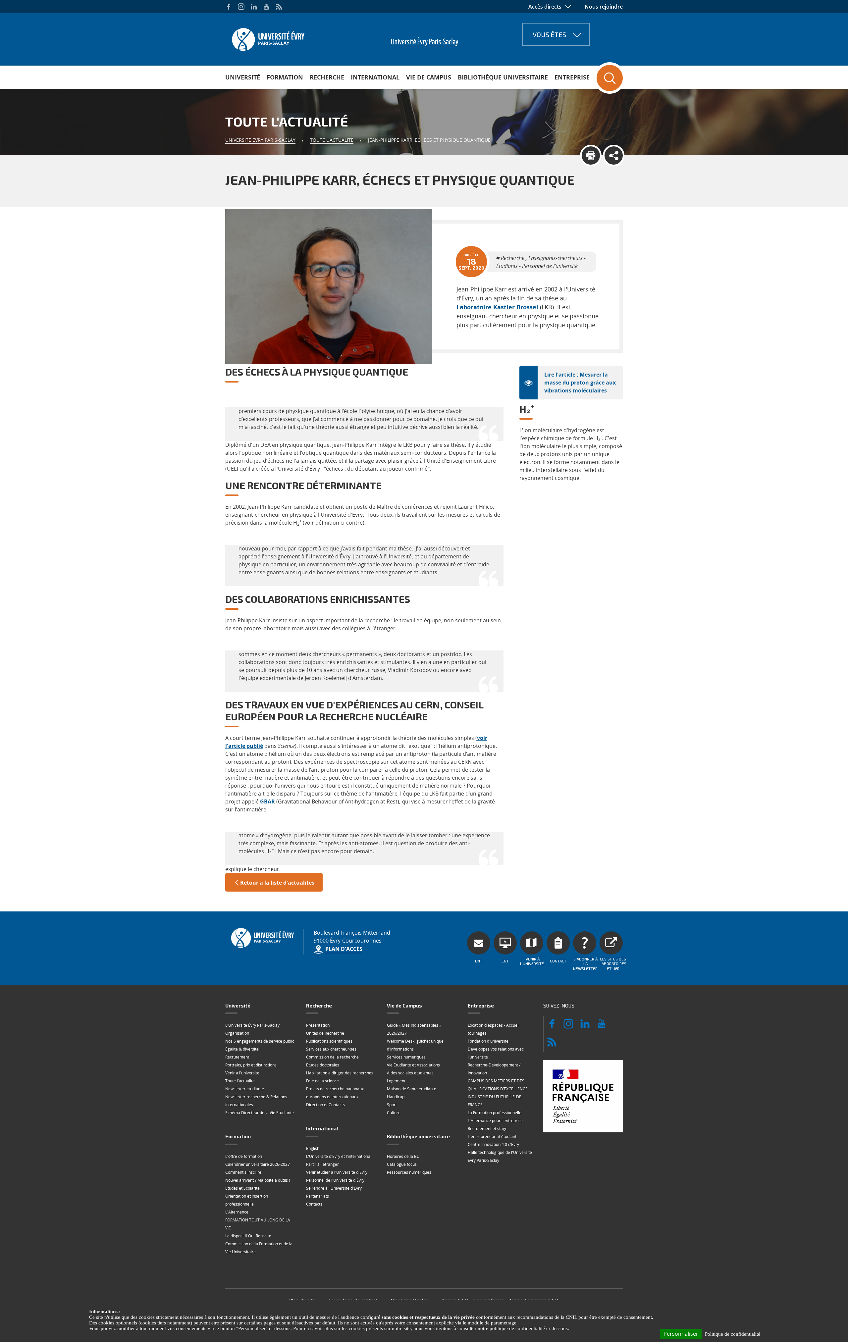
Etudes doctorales (322, 1065)
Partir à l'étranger (322, 1164)
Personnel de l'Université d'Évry (335, 1180)
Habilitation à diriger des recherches (339, 1073)
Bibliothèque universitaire (503, 77)
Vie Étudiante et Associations (413, 1065)
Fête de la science (322, 1081)
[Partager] (613, 155)
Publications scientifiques (329, 1041)
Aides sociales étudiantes (410, 1073)
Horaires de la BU (403, 1156)
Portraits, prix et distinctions (251, 1065)
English (312, 1148)
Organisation (237, 1033)
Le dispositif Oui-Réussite (248, 1236)
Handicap (395, 1097)
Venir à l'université (242, 1073)
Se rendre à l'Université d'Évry (334, 1188)
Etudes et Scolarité (242, 1188)
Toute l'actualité (331, 140)
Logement (396, 1081)
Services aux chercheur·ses (331, 1049)
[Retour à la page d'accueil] (267, 37)
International (375, 77)
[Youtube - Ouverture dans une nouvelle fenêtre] (266, 6)
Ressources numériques (409, 1172)
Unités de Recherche (325, 1033)
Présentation (318, 1025)
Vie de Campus (428, 77)
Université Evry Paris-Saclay (260, 140)
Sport (392, 1105)
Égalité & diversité (242, 1049)
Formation (285, 77)
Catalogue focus (402, 1164)
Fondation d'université (488, 1041)
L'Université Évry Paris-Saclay (252, 1025)
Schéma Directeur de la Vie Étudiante (259, 1112)
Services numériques (406, 1057)
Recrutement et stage (487, 1128)
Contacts (314, 1204)
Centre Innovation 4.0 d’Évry (493, 1144)
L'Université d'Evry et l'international (338, 1156)
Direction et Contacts (325, 1105)
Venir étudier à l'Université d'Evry (336, 1172)
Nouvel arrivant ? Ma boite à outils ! (257, 1180)
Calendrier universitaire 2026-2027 (257, 1164)
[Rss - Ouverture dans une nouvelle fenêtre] (279, 6)
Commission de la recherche (332, 1057)
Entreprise (572, 77)
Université (242, 77)
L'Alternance (236, 1212)
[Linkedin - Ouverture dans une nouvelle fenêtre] (253, 6)
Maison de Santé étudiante (411, 1089)
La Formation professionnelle (494, 1112)
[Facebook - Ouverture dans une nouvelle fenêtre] (228, 6)
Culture (393, 1112)
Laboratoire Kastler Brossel (497, 307)
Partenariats (317, 1196)
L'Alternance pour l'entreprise (495, 1120)
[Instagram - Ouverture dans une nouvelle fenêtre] (241, 6)
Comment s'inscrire (243, 1172)
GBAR (267, 801)
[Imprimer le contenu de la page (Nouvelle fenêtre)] (591, 155)
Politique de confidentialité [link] (732, 1334)
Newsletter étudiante (244, 1089)
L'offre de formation (243, 1156)
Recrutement (237, 1057)
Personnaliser (680, 1333)
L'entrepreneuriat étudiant (492, 1136)
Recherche (327, 77)
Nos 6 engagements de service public (259, 1041)
